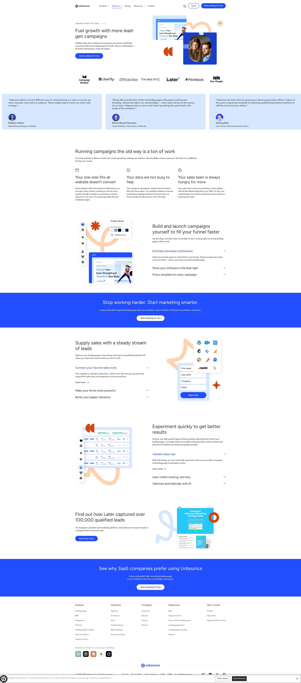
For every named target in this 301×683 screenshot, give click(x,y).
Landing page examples (177, 630)
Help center (211, 616)
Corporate (146, 611)
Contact (151, 6)
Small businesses (117, 625)
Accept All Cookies (239, 678)
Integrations (80, 620)
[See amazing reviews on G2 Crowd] (224, 674)
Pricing (128, 6)
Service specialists (118, 635)
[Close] (297, 678)
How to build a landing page (179, 620)
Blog (170, 611)
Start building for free (213, 5)
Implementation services (216, 620)
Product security (81, 639)
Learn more (80, 382)
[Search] (185, 6)
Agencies (114, 611)
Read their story (86, 538)
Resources (174, 605)
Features (78, 625)
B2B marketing (117, 630)
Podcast (171, 635)
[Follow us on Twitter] (217, 674)
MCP (77, 616)
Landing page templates (84, 630)
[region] (150, 679)
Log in (193, 5)
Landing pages (81, 611)
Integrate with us (175, 616)
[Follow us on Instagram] (203, 674)
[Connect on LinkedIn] (210, 674)
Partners (145, 625)
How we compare (82, 635)
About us (145, 616)
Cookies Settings (222, 678)
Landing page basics (176, 625)
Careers (145, 620)
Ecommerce (115, 616)
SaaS (113, 620)
